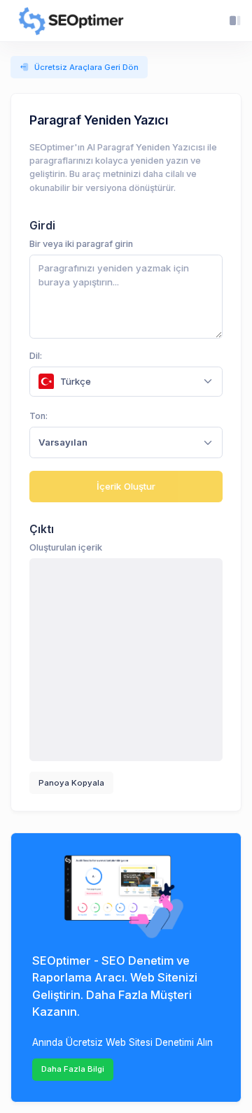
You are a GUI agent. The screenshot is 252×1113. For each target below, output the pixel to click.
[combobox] (126, 382)
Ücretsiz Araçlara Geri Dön (86, 67)
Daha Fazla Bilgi (72, 1069)
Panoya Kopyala (71, 783)
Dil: (35, 355)
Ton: (38, 416)
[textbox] (117, 381)
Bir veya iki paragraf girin (81, 244)
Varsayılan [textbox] (63, 442)
